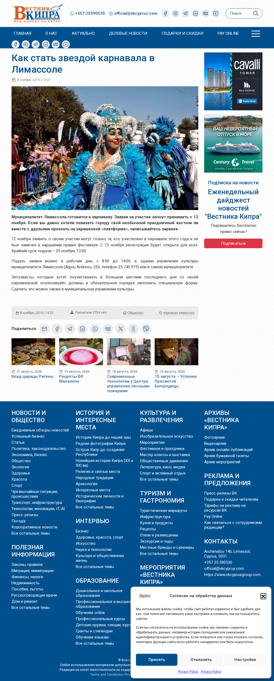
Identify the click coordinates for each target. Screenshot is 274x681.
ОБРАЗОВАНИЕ (97, 580)
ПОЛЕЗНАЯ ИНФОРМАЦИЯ (33, 551)
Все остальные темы (31, 533)
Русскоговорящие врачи (34, 595)
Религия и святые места (98, 471)
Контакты (221, 541)
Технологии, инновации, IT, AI (38, 508)
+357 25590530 (89, 13)
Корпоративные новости (34, 527)
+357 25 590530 (218, 562)
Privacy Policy (188, 672)
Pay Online (228, 33)
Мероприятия (152, 442)
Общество (135, 313)
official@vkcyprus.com (135, 13)
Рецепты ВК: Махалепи (71, 379)
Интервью (92, 520)
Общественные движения (164, 460)
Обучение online (90, 612)
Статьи (18, 442)
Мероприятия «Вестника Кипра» (162, 574)
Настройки (245, 659)
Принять (157, 659)
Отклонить (201, 659)
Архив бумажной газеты (226, 455)
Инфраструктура (155, 516)
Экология (20, 467)
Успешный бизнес (28, 436)
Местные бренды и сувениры (167, 547)
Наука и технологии (94, 549)
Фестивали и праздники (162, 448)
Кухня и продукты (156, 522)
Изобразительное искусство (166, 436)
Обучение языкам (92, 637)
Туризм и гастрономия (162, 497)
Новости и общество (29, 416)
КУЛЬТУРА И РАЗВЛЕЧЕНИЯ (161, 416)
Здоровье (21, 473)
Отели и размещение (159, 535)
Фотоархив (214, 437)
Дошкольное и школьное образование (99, 593)
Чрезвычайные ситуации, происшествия (35, 494)
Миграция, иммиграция (33, 570)
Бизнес (82, 531)
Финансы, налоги (27, 576)
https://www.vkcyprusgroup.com (232, 574)
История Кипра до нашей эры (103, 437)
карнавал (170, 313)
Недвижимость (26, 583)
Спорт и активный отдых (162, 473)
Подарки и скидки (182, 33)
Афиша (146, 430)
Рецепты (148, 529)
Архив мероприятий (222, 462)
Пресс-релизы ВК (220, 493)
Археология (86, 483)
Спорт (17, 485)
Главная (22, 33)
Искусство (86, 543)
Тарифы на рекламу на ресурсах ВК (225, 508)
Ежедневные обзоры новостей (40, 430)
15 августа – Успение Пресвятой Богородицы (176, 381)
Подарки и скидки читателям (231, 499)
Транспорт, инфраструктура (37, 502)
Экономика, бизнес (29, 454)
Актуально (83, 33)
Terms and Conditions (106, 674)
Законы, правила (27, 564)
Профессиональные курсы (100, 618)
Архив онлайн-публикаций (228, 449)
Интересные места (93, 490)
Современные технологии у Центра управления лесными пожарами (128, 383)
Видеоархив (215, 443)
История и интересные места (96, 420)
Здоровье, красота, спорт (99, 537)
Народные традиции (94, 477)
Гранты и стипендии (94, 631)
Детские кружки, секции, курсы (105, 624)
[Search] (255, 13)
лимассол (186, 313)
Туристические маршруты (163, 510)
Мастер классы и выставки (165, 454)
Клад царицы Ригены (33, 376)
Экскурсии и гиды (156, 541)
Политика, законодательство (39, 448)
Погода (18, 521)
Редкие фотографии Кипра (100, 443)
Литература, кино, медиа (162, 467)
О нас (51, 33)
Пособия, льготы (27, 589)
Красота (19, 479)
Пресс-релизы (25, 514)
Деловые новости (128, 33)
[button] (263, 596)
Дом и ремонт (24, 601)
